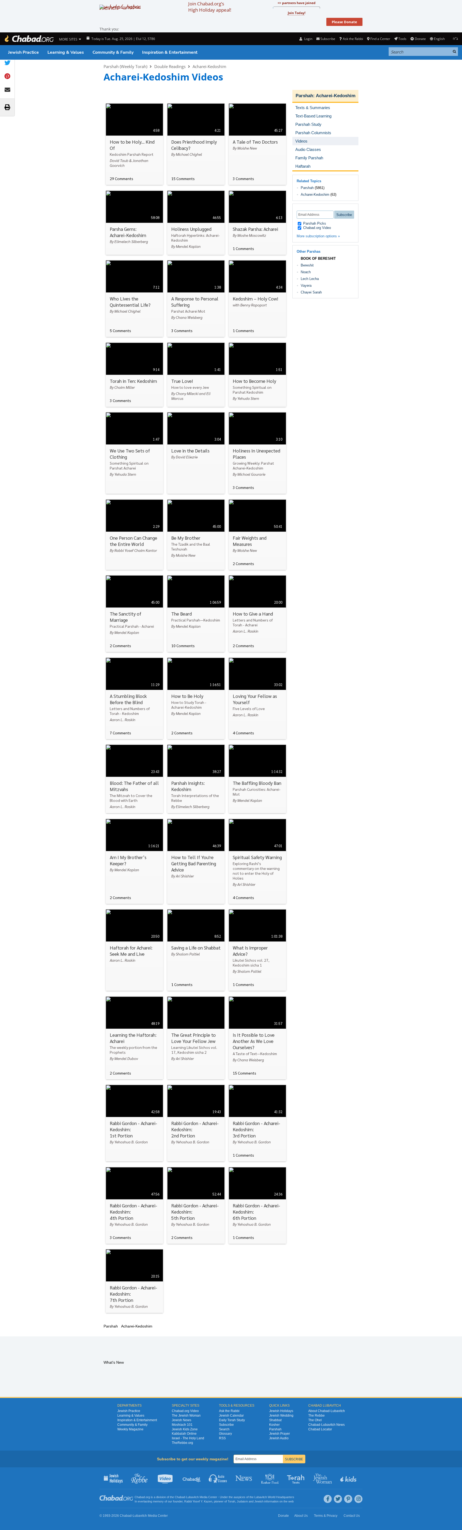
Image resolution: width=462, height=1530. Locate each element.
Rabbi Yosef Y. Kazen (198, 1501)
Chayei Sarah (311, 292)
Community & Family (113, 52)
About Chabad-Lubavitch (326, 1411)
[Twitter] (338, 1499)
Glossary (225, 1434)
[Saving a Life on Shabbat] (196, 950)
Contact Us (352, 1516)
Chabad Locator (320, 1429)
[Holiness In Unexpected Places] (257, 453)
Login (307, 38)
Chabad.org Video (316, 228)
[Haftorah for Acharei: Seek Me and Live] (134, 950)
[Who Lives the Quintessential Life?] (134, 298)
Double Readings (170, 66)
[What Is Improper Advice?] (257, 950)
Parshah (304, 95)
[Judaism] (29, 38)
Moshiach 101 (182, 1425)
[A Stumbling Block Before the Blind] (134, 698)
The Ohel (315, 1420)
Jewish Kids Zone (185, 1429)
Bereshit (307, 265)
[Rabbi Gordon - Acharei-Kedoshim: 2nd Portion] (196, 1123)
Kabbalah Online (184, 1434)
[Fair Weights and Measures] (257, 534)
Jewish (258, 1501)
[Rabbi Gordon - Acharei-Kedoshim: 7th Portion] (134, 1281)
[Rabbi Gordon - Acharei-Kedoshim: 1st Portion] (134, 1123)
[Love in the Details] (196, 453)
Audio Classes (218, 1478)
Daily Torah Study (232, 1420)
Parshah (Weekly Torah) (125, 66)
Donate (420, 38)
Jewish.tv (166, 1478)
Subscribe (226, 1425)
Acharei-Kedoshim (209, 66)
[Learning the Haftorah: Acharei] (134, 1038)
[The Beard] (196, 613)
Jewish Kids (349, 1478)
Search (224, 1429)
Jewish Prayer (279, 1434)
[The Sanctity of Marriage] (134, 613)
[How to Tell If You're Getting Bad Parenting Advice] (196, 861)
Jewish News (181, 1420)
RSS (222, 1438)
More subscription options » (318, 236)
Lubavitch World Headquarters (274, 1497)
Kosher (274, 1425)
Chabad (180, 1497)
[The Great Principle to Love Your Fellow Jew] (196, 1038)
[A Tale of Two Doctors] (257, 144)
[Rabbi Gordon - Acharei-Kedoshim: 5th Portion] (196, 1205)
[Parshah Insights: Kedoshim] (196, 779)
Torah (231, 1501)
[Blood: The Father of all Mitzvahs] (134, 779)
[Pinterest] (348, 1499)
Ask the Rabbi (353, 38)
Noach (306, 272)
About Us (301, 1516)
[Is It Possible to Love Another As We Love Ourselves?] (257, 1038)
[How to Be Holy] (196, 698)
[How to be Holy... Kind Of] (134, 144)
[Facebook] (328, 1499)
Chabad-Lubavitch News (326, 1425)
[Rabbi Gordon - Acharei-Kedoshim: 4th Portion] (134, 1205)
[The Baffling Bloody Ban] (257, 779)
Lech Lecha (310, 279)
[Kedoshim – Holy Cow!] (257, 298)
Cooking (270, 1478)
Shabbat (275, 1420)
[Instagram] (358, 1499)
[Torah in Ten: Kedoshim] (134, 375)
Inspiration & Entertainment (169, 52)
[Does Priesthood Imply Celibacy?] (196, 144)
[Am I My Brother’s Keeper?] (134, 861)
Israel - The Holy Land (188, 1438)
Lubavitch (192, 1497)
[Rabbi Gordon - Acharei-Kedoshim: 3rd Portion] (257, 1123)
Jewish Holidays (281, 1411)
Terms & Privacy (325, 1516)
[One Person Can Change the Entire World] (134, 534)
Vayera (306, 285)
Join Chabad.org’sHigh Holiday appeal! (209, 7)
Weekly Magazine (130, 1429)
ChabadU (192, 1478)
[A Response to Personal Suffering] (196, 298)
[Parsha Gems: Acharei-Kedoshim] (134, 223)
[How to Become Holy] (257, 375)
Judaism (242, 1501)
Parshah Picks (314, 223)
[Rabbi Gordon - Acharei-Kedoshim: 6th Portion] (257, 1205)
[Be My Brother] (196, 534)
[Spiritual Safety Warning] (257, 861)
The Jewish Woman (186, 1415)
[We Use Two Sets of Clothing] (134, 453)
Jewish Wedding (281, 1415)
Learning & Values (65, 52)
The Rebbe (316, 1415)
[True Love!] (196, 375)
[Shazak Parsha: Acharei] (257, 223)
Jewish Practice (23, 52)
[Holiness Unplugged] (196, 223)
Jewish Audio (279, 1438)
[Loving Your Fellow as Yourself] (257, 698)
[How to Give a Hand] (257, 613)
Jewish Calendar (231, 1415)
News (244, 1478)
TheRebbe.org (182, 1443)
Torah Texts (296, 1478)
